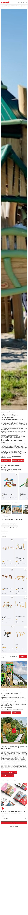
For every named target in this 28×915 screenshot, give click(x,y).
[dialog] (14, 457)
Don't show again (14, 826)
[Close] (25, 807)
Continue (14, 822)
